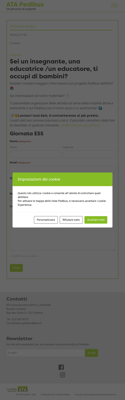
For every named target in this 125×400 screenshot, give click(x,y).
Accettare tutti (95, 220)
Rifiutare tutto (71, 220)
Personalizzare (46, 220)
